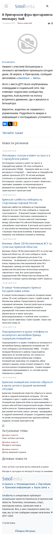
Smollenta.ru (8, 495)
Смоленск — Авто (28, 78)
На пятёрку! (27, 471)
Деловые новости (10, 435)
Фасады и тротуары (11, 445)
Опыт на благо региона (13, 438)
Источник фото (8, 62)
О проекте (7, 484)
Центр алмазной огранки (14, 452)
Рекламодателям (26, 484)
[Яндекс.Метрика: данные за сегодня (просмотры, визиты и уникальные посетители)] (25, 531)
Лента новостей (24, 23)
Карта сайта (40, 487)
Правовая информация (18, 487)
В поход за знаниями (43, 471)
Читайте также (12, 133)
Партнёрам (44, 484)
